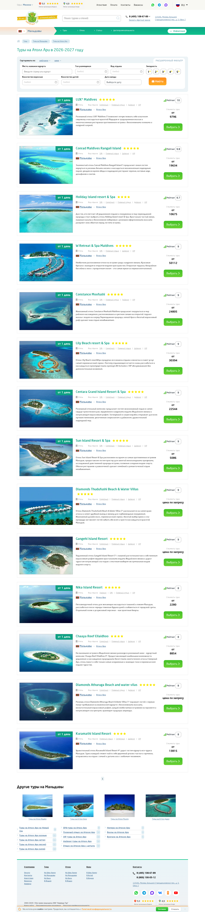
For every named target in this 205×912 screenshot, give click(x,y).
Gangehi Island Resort (92, 539)
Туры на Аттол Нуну (78, 819)
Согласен (162, 909)
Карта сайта (29, 906)
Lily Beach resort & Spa (93, 343)
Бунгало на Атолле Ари (118, 837)
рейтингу (43, 61)
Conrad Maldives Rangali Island (99, 148)
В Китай (89, 875)
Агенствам (101, 5)
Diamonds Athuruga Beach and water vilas (106, 685)
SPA (100, 154)
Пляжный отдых (118, 105)
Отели (82, 30)
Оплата (113, 5)
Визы (88, 867)
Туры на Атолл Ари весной (32, 844)
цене (56, 61)
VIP (139, 105)
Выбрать (172, 127)
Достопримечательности (123, 30)
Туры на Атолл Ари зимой (32, 849)
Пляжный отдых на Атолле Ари (79, 832)
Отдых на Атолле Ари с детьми (79, 846)
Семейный (103, 105)
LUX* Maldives (86, 99)
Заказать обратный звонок (139, 20)
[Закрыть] (185, 909)
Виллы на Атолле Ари (118, 832)
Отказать (175, 909)
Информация (179, 31)
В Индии (68, 881)
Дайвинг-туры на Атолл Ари (77, 841)
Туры (65, 30)
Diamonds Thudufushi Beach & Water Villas (107, 489)
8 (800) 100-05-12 (146, 877)
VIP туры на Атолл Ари (74, 837)
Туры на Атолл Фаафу (38, 819)
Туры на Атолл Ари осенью (33, 835)
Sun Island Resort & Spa (93, 440)
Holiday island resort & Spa (95, 197)
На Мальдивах (71, 875)
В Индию (47, 881)
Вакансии (138, 5)
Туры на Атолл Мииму (120, 819)
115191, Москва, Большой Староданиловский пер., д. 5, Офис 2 (170, 18)
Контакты (125, 5)
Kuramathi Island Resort (94, 733)
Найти (158, 81)
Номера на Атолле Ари (118, 828)
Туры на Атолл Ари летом (32, 840)
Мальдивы (34, 31)
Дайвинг (131, 105)
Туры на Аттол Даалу (160, 819)
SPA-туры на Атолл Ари (75, 828)
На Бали (47, 878)
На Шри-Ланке (71, 873)
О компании (29, 867)
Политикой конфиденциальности (96, 909)
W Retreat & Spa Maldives (94, 246)
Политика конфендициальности (76, 906)
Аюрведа (27, 884)
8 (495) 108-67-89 (146, 873)
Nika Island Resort (89, 587)
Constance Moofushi (91, 294)
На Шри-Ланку (50, 873)
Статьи (99, 30)
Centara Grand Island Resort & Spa (101, 392)
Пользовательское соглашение (48, 906)
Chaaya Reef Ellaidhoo (92, 636)
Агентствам (28, 878)
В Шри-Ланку (91, 873)
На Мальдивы (49, 875)
